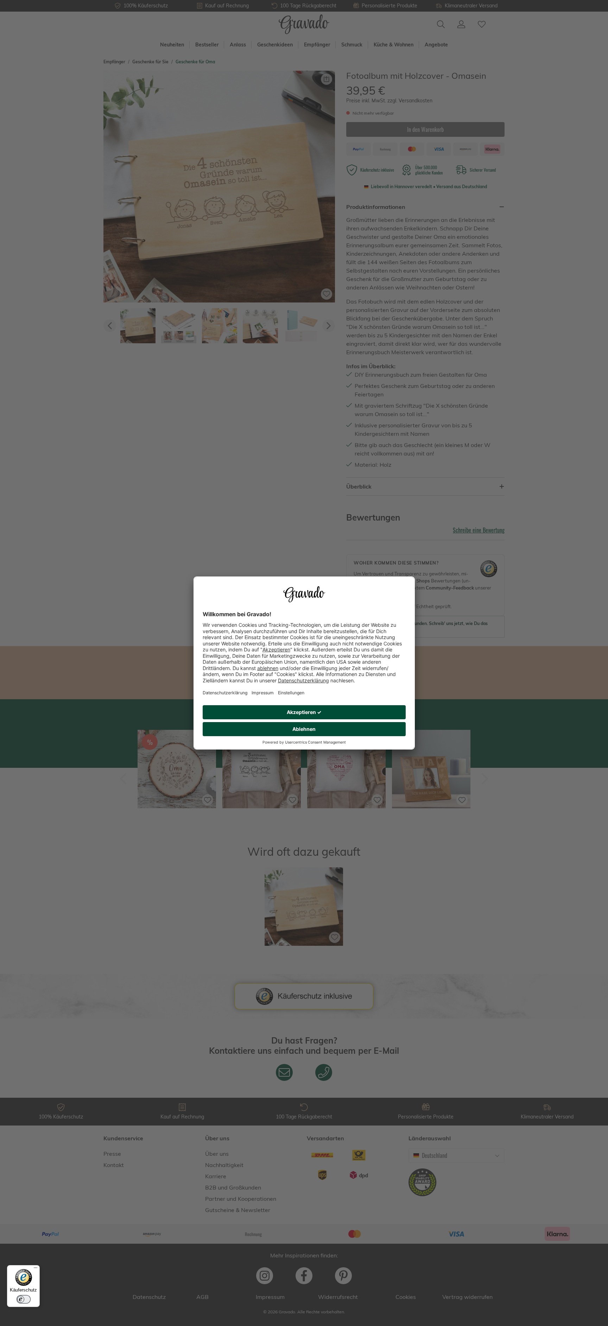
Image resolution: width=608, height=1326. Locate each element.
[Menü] (35, 1269)
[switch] (24, 1299)
